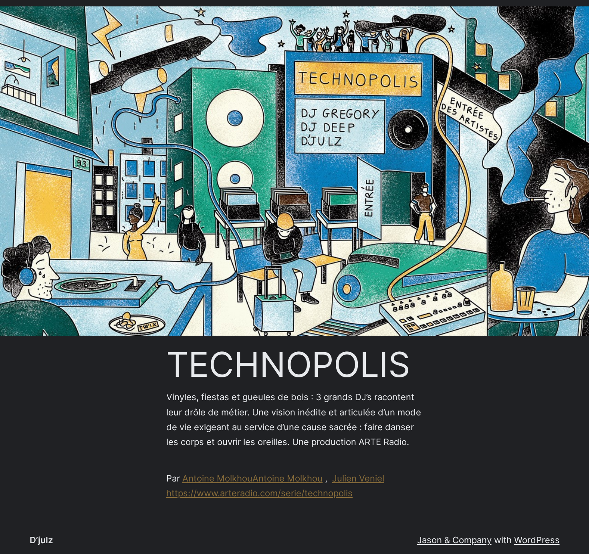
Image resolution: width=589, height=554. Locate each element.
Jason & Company (454, 540)
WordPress (537, 540)
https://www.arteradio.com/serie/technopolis (259, 493)
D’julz (41, 540)
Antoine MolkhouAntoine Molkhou (252, 478)
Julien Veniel (358, 478)
